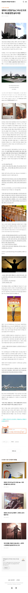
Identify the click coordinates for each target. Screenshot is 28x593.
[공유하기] (6, 442)
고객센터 (18, 580)
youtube (16, 588)
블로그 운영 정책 (11, 580)
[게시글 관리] (8, 442)
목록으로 (14, 451)
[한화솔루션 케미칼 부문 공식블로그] (8, 1)
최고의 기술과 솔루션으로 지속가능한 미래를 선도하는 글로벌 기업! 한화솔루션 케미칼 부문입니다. (11, 564)
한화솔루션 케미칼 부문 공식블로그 (11, 559)
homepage (12, 588)
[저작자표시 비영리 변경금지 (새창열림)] (17, 441)
